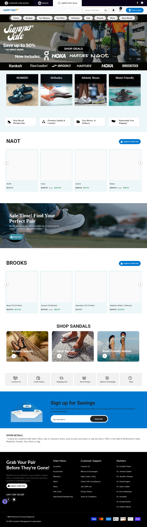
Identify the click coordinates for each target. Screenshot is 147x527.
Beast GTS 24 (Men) (14, 305)
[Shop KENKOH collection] (22, 90)
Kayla (43, 184)
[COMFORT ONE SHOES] (10, 10)
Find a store (136, 10)
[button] (7, 162)
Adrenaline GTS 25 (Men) (85, 305)
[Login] (113, 10)
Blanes (112, 184)
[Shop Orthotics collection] (56, 90)
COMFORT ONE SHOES (19, 3)
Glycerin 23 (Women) (49, 305)
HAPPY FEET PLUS (69, 3)
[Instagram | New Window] (142, 2)
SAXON (45, 3)
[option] (22, 170)
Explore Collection (131, 141)
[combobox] (93, 10)
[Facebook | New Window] (137, 2)
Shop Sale (17, 237)
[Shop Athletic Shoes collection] (91, 90)
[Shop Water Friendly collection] (125, 90)
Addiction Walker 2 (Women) (121, 305)
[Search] (95, 10)
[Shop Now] (27, 346)
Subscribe (99, 419)
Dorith (9, 184)
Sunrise (78, 184)
